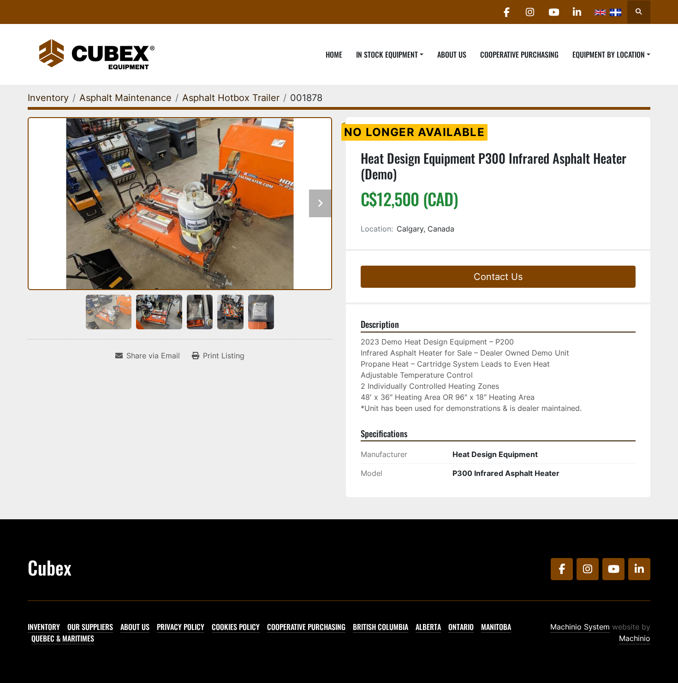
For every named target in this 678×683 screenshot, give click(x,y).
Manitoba (496, 626)
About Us (451, 54)
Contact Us (498, 276)
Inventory (44, 626)
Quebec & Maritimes (62, 638)
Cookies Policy (236, 626)
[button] (389, 54)
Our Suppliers (90, 626)
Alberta (428, 626)
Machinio (634, 638)
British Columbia (380, 626)
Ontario (461, 626)
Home (334, 54)
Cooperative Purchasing (519, 54)
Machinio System (580, 626)
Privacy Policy (180, 626)
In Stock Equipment (387, 54)
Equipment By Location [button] (608, 54)
